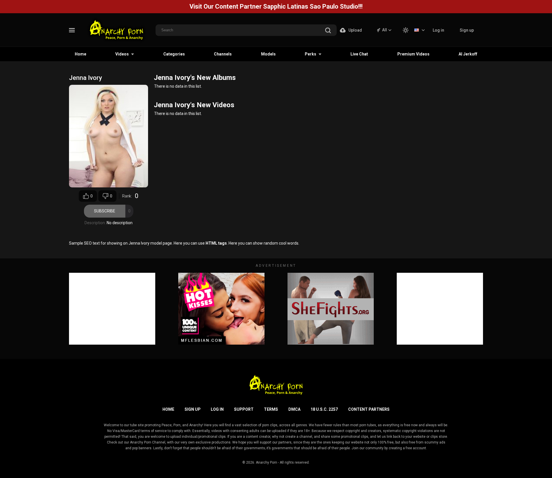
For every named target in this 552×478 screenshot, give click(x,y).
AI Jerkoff (468, 54)
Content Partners (369, 409)
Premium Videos (413, 54)
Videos (122, 54)
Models (268, 54)
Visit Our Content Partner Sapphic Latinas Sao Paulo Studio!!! (276, 6)
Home (80, 54)
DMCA (294, 409)
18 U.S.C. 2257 (324, 409)
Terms (271, 409)
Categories (174, 54)
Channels (223, 54)
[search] (328, 31)
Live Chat (359, 54)
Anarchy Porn (266, 462)
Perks (310, 54)
